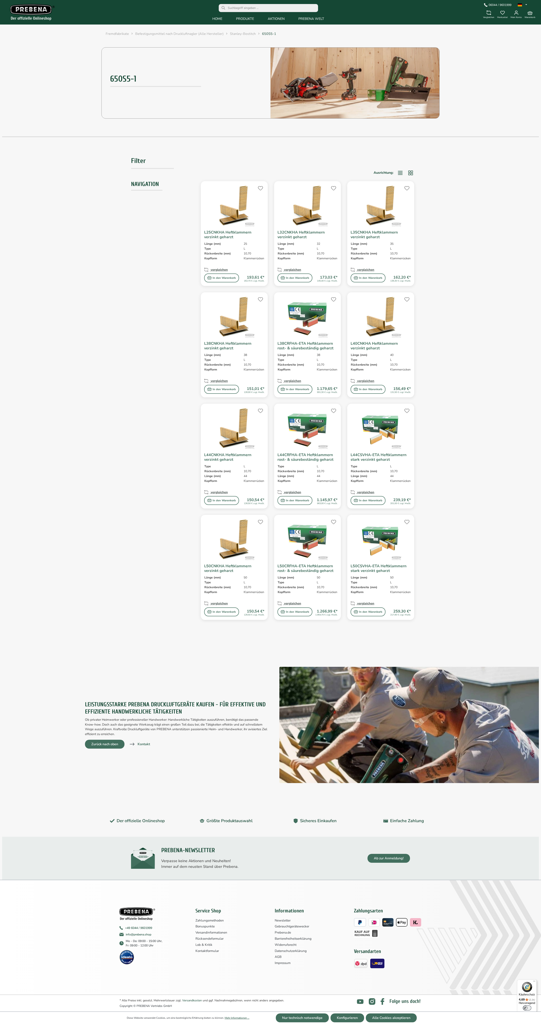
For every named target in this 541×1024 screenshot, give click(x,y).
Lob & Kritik (203, 945)
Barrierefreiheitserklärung (293, 939)
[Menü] (534, 982)
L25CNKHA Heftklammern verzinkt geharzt (227, 234)
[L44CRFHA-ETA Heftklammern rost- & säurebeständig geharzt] (307, 428)
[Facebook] (382, 1001)
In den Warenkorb (224, 278)
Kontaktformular (207, 951)
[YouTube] (360, 1001)
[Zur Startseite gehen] (29, 13)
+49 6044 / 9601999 (138, 928)
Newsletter (283, 920)
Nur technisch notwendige (302, 1018)
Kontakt (144, 744)
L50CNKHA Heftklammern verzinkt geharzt (227, 568)
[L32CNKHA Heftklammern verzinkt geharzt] (307, 206)
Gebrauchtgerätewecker (292, 926)
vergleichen (219, 270)
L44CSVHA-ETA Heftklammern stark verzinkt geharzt (379, 457)
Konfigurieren (347, 1018)
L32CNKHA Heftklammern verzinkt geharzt (301, 234)
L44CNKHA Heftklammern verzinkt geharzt (227, 457)
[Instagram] (372, 1001)
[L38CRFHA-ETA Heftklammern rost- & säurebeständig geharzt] (307, 317)
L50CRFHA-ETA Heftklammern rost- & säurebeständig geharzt (305, 568)
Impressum (283, 963)
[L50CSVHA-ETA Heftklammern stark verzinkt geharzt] (381, 539)
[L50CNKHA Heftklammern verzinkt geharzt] (234, 539)
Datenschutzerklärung (291, 951)
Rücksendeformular (209, 939)
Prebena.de (283, 932)
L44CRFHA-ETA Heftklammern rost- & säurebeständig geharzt (305, 457)
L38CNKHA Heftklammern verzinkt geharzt (227, 345)
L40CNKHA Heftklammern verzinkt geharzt (374, 345)
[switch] (527, 1007)
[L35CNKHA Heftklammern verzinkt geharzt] (381, 206)
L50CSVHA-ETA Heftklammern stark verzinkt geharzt (379, 568)
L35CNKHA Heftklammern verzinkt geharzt (374, 234)
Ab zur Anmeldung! (389, 858)
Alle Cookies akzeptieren (391, 1018)
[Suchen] (223, 8)
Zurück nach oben (104, 744)
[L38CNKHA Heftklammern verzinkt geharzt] (234, 317)
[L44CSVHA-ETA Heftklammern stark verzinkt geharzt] (381, 428)
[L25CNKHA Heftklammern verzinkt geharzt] (234, 206)
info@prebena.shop (138, 934)
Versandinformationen (211, 932)
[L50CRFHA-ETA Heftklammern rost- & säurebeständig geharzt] (307, 539)
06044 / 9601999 (500, 5)
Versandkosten (192, 1000)
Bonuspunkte (205, 926)
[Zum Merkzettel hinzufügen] (260, 187)
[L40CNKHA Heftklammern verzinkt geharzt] (381, 317)
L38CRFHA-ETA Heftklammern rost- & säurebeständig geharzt (305, 345)
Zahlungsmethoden (209, 920)
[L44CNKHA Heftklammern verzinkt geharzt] (234, 428)
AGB (278, 957)
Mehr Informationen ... (237, 1018)
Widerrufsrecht (285, 945)
